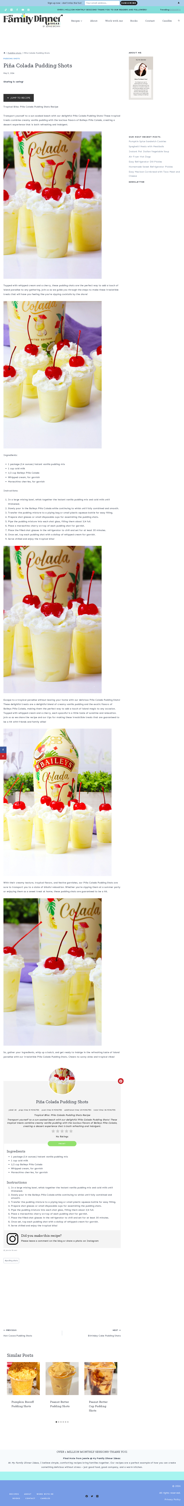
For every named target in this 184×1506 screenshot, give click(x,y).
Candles (167, 20)
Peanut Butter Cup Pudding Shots (98, 1406)
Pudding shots (11, 59)
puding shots (11, 1260)
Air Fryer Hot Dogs (140, 156)
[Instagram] (11, 9)
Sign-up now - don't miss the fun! (65, 3)
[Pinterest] (28, 9)
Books (134, 20)
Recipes (14, 1494)
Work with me (114, 20)
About (93, 20)
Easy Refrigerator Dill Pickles (145, 161)
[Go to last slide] (10, 1390)
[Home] (4, 53)
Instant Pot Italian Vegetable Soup (149, 151)
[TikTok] (5, 9)
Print (62, 1144)
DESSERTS (175, 9)
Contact (150, 20)
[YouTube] (23, 9)
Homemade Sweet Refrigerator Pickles (151, 166)
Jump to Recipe (20, 97)
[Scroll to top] (177, 1495)
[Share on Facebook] (3, 750)
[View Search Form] (179, 20)
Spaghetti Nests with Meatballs (146, 146)
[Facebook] (17, 9)
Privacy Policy (173, 1499)
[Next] (114, 1390)
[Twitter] (92, 1496)
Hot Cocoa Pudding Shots (17, 1333)
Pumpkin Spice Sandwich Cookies (147, 141)
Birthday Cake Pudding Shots (104, 1333)
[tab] (56, 1422)
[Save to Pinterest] (3, 756)
